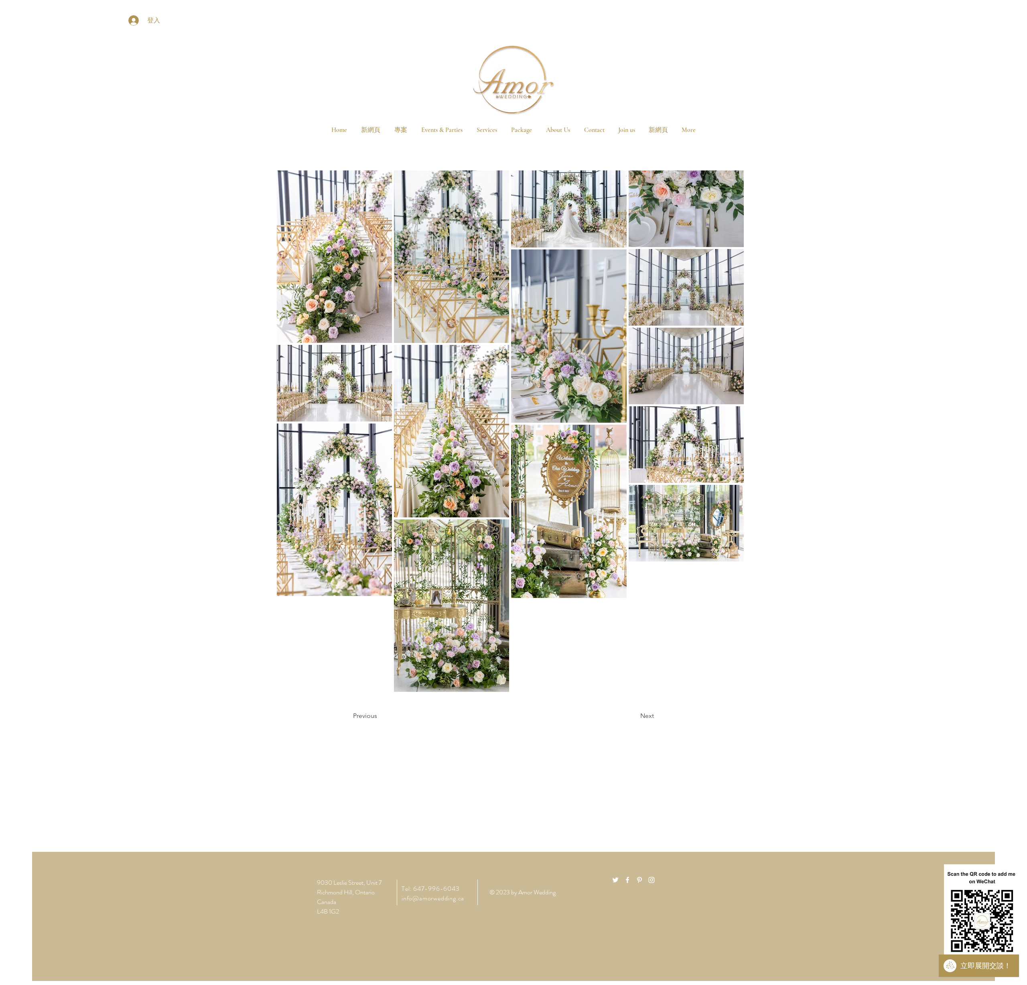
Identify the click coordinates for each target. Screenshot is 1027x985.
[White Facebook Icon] (627, 880)
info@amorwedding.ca (433, 898)
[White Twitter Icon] (615, 880)
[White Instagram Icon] (651, 880)
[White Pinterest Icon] (639, 880)
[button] (521, 130)
